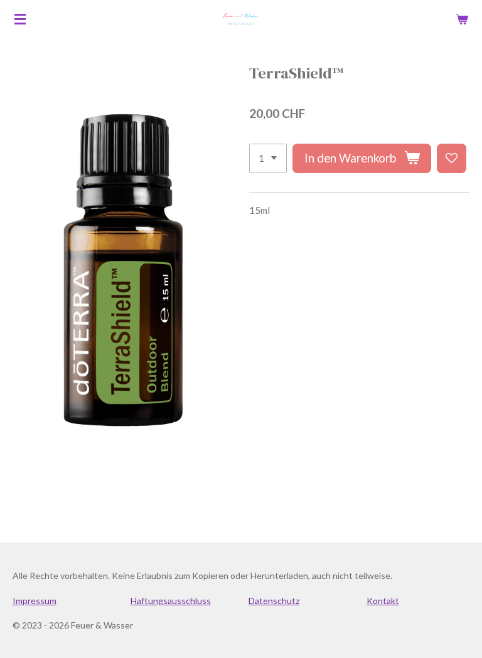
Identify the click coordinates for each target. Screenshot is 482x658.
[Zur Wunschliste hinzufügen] (451, 158)
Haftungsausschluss (171, 600)
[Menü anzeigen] (20, 18)
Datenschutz (274, 600)
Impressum (34, 600)
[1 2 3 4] (268, 158)
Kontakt (383, 600)
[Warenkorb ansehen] (462, 18)
